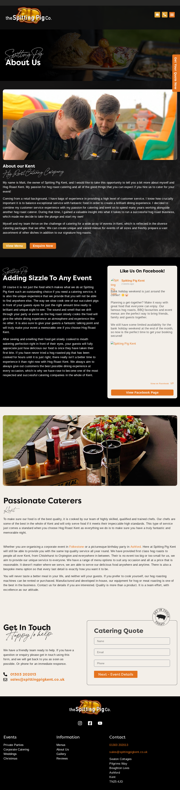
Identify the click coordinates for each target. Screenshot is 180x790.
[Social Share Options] (172, 383)
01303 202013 (118, 745)
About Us (62, 749)
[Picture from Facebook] (126, 362)
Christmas (10, 758)
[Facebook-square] (90, 723)
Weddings (10, 754)
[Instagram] (80, 723)
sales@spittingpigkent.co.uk (128, 752)
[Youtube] (100, 723)
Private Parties (14, 745)
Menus (60, 745)
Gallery (61, 754)
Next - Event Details (115, 674)
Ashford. (136, 546)
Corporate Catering (16, 749)
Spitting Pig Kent (132, 280)
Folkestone (76, 546)
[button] (172, 15)
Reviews (62, 758)
